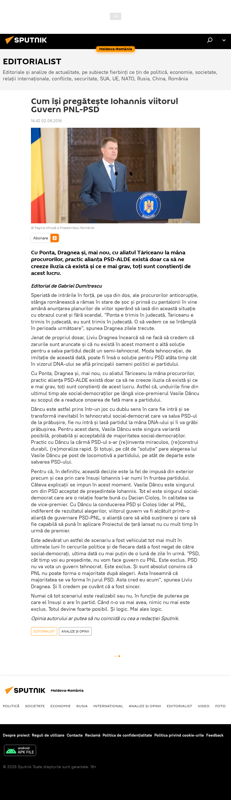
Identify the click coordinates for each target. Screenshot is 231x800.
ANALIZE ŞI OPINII (75, 631)
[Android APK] (20, 751)
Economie (60, 705)
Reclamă (92, 735)
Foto (220, 705)
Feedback (214, 735)
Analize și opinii (145, 705)
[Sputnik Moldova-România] (27, 44)
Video (204, 705)
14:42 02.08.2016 (46, 120)
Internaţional (108, 705)
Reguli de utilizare (48, 735)
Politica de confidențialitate (127, 735)
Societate (35, 705)
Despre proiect (16, 735)
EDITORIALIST (44, 631)
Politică (11, 705)
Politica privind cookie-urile (179, 735)
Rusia (82, 705)
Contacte (75, 735)
